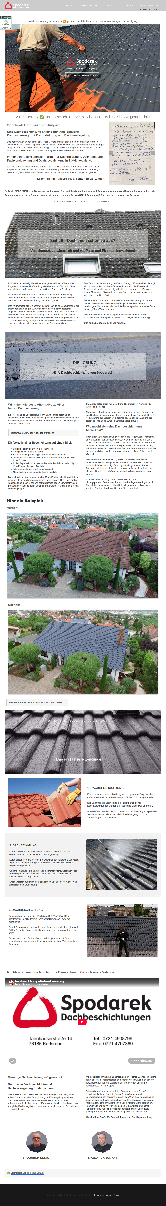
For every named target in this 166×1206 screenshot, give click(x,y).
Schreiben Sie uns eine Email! (27, 1173)
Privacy (116, 1195)
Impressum (108, 1195)
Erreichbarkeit (98, 1195)
